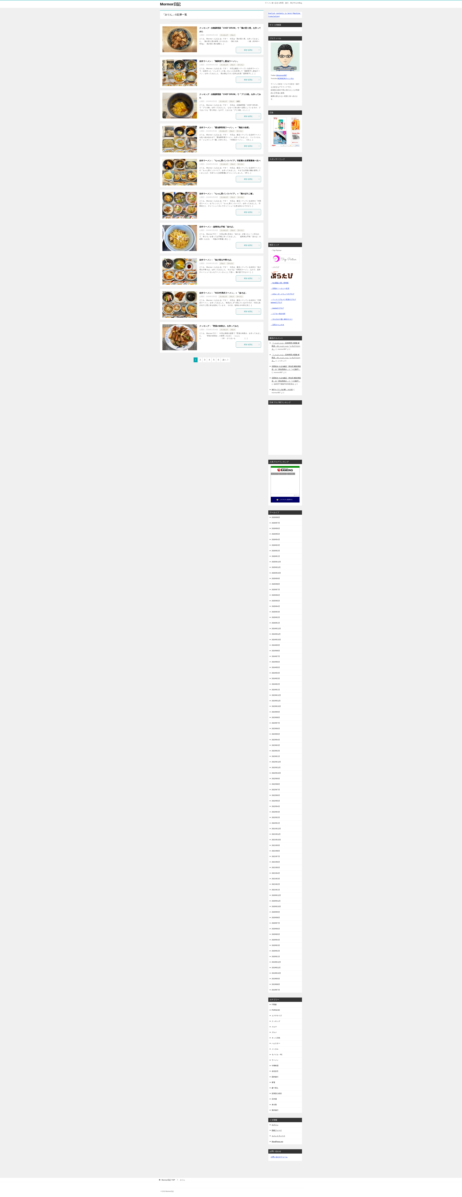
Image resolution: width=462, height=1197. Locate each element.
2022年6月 (276, 795)
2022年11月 (276, 767)
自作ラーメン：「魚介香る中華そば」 (216, 260)
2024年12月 (276, 628)
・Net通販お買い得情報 (280, 283)
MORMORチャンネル (285, 78)
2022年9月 (276, 779)
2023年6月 (276, 728)
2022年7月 (276, 790)
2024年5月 (276, 667)
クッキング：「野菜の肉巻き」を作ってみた (219, 326)
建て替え (275, 1088)
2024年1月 (276, 690)
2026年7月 (276, 523)
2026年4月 (276, 539)
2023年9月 (276, 712)
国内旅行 (275, 1077)
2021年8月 (276, 851)
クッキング (224, 35)
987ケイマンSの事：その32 (282, 390)
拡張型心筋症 (277, 1093)
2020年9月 (276, 912)
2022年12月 (276, 762)
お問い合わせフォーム (279, 1157)
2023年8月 (276, 717)
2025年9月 (276, 578)
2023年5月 (276, 734)
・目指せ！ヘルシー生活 (280, 288)
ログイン (275, 1125)
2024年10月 (276, 640)
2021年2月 (276, 884)
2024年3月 (276, 678)
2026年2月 (276, 551)
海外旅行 (275, 1110)
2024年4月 (276, 673)
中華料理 (275, 1066)
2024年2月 (276, 684)
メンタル (275, 1049)
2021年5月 (276, 867)
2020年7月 (276, 923)
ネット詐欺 (276, 1038)
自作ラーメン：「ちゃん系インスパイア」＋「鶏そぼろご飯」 (227, 194)
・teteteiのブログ (277, 308)
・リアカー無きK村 (278, 314)
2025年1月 (276, 623)
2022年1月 (276, 823)
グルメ (233, 35)
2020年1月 (276, 956)
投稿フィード (277, 1130)
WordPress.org (277, 1141)
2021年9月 (276, 845)
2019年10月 (276, 973)
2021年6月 (276, 862)
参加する (296, 495)
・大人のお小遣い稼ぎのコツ (282, 319)
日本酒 (274, 1099)
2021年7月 (276, 856)
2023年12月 (276, 695)
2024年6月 (276, 662)
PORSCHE (276, 1010)
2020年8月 (276, 917)
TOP (168, 1180)
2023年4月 (276, 740)
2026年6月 (276, 528)
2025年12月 (276, 562)
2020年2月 (276, 951)
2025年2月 (276, 617)
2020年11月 (276, 901)
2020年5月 (276, 934)
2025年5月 (276, 601)
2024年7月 (276, 656)
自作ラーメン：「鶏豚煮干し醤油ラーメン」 (219, 61)
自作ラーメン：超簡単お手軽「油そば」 (217, 227)
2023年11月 (276, 701)
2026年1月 (276, 556)
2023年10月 (276, 706)
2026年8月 (276, 517)
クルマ (274, 1027)
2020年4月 (276, 940)
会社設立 (275, 1071)
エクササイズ (277, 1016)
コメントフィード (278, 1136)
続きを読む (248, 50)
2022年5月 (276, 801)
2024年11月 (276, 634)
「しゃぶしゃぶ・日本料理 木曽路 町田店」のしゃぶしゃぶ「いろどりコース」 (286, 346)
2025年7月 (276, 589)
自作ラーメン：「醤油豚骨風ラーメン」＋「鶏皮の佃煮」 (225, 127)
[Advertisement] (285, 199)
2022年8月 (276, 784)
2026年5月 (276, 534)
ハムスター (276, 1043)
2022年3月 (276, 812)
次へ (224, 360)
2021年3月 (276, 879)
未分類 (274, 1105)
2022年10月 (276, 773)
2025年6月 (276, 595)
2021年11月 (276, 834)
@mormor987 (281, 75)
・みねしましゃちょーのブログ (282, 294)
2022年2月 (276, 817)
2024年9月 (276, 645)
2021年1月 (276, 890)
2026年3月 (276, 545)
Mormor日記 (170, 4)
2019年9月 (276, 979)
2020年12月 (276, 895)
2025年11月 (276, 567)
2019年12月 (276, 962)
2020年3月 (276, 945)
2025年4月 (276, 606)
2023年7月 (276, 723)
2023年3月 (276, 745)
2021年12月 (276, 829)
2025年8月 (276, 584)
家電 (238, 101)
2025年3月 (276, 612)
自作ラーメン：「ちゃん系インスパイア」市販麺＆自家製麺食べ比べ (229, 161)
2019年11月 (276, 968)
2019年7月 (276, 990)
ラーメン (240, 65)
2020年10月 (276, 906)
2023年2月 (276, 751)
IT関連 (274, 1004)
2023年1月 (276, 756)
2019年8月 (276, 984)
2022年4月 (276, 806)
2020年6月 (276, 929)
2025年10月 (276, 573)
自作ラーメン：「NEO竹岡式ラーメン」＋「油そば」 (223, 293)
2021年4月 (276, 873)
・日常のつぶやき (277, 325)
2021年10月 (276, 840)
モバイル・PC (277, 1055)
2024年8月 (276, 651)
